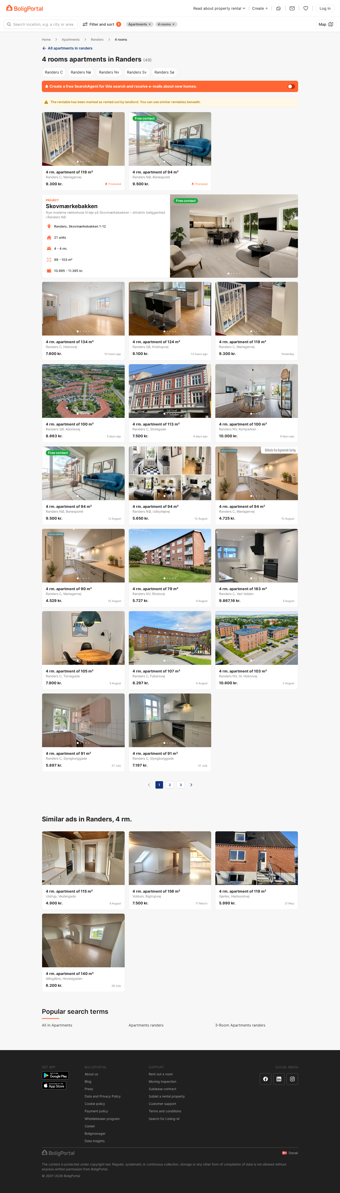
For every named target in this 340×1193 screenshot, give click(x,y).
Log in (325, 8)
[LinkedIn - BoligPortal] (279, 1079)
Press (89, 1089)
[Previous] (149, 785)
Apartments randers (146, 1025)
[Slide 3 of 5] (83, 161)
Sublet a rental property (167, 1096)
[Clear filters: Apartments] (149, 24)
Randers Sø (164, 72)
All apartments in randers (70, 48)
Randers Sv (137, 72)
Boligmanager (95, 1133)
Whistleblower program (102, 1119)
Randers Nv (109, 72)
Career (90, 1126)
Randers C (54, 72)
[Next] (191, 785)
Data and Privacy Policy (103, 1096)
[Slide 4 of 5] (86, 161)
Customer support (162, 1104)
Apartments (71, 39)
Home (46, 39)
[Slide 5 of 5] (88, 161)
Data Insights (95, 1141)
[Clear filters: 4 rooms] (173, 24)
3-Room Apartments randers (240, 1025)
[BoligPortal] (24, 8)
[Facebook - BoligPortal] (265, 1079)
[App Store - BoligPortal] (54, 1085)
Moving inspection (162, 1081)
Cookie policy (95, 1104)
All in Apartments (57, 1025)
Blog (88, 1081)
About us (91, 1074)
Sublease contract (162, 1089)
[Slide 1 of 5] (77, 161)
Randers (97, 39)
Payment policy (96, 1111)
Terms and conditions (165, 1111)
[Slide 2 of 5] (80, 161)
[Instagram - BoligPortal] (292, 1079)
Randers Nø (81, 72)
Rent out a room (161, 1074)
